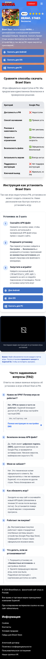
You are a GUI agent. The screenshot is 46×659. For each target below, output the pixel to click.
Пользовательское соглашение (16, 650)
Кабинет (31, 4)
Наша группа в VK (10, 654)
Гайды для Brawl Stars (12, 635)
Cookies (5, 623)
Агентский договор (10, 643)
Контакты (6, 627)
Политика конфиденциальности (16, 647)
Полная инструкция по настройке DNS (23, 425)
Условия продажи (10, 631)
